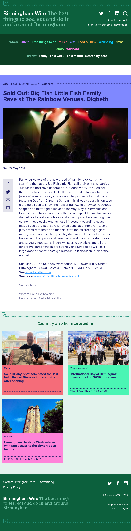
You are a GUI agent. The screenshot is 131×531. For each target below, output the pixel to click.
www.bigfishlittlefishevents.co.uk (57, 276)
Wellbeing (106, 42)
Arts (72, 42)
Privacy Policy (12, 487)
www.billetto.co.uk (38, 272)
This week (57, 56)
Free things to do (44, 42)
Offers (25, 42)
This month (75, 56)
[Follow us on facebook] (109, 13)
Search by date (96, 56)
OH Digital (123, 508)
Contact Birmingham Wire (19, 482)
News (119, 42)
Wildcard (72, 49)
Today (43, 56)
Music (63, 42)
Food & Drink (87, 42)
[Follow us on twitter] (101, 13)
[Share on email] (8, 200)
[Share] (8, 207)
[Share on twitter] (8, 192)
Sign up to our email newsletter (107, 24)
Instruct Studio (121, 504)
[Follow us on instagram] (117, 13)
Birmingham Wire (24, 13)
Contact (122, 20)
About (111, 20)
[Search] (125, 14)
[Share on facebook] (8, 184)
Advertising (47, 482)
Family (59, 49)
